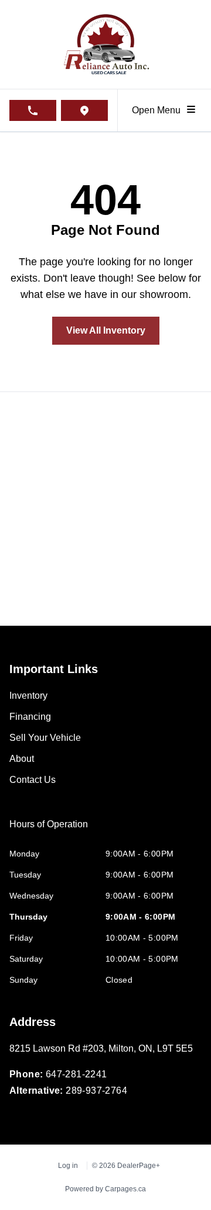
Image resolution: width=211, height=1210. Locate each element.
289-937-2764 (96, 1090)
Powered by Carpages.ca (105, 1189)
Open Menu (158, 110)
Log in (68, 1166)
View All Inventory (105, 330)
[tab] (48, 830)
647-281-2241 (76, 1074)
